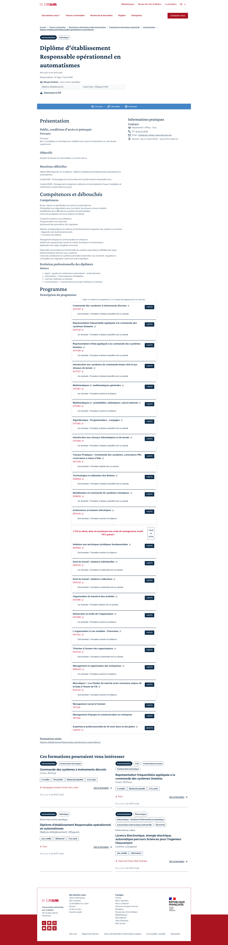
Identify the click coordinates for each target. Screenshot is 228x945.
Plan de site (120, 923)
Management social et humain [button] (89, 704)
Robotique (64, 37)
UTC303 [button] (77, 441)
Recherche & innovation (101, 15)
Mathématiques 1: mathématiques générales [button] (97, 385)
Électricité (160, 825)
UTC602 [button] (77, 406)
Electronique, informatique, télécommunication (87, 27)
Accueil (43, 27)
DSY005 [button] (77, 600)
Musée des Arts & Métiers (126, 912)
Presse (118, 898)
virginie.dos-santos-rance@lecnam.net (154, 135)
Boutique (119, 909)
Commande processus (152, 763)
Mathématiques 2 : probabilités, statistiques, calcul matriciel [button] (105, 403)
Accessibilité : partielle (156, 934)
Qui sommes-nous (77, 895)
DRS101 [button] (77, 565)
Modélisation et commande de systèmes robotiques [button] (101, 493)
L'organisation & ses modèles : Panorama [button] (95, 631)
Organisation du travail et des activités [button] (94, 596)
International (120, 918)
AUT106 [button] (77, 350)
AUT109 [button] (77, 461)
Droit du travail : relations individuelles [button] (94, 561)
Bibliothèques (121, 915)
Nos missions (75, 901)
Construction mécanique (70, 763)
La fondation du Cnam (79, 903)
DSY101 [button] (77, 634)
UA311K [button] (77, 730)
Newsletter (175, 934)
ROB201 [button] (77, 496)
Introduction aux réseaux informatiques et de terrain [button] (101, 437)
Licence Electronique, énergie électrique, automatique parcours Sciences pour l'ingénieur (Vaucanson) (148, 839)
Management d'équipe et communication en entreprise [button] (102, 714)
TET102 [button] (76, 718)
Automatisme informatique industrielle (124, 27)
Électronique (140, 814)
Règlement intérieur (90, 934)
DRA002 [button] (77, 548)
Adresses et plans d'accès (126, 906)
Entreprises (136, 15)
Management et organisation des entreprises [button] (97, 666)
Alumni (72, 906)
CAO (137, 763)
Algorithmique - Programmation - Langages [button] (96, 420)
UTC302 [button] (77, 423)
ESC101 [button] (77, 690)
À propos (119, 895)
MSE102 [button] (77, 669)
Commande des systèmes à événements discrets (73, 769)
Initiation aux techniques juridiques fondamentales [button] (100, 544)
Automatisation (149, 27)
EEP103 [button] (77, 513)
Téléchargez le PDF (52, 93)
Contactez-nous (177, 15)
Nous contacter (122, 903)
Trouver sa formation (75, 15)
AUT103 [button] (77, 309)
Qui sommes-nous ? (51, 15)
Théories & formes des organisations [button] (93, 648)
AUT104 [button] (77, 330)
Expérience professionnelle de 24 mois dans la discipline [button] (104, 726)
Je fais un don (75, 909)
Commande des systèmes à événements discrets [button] (99, 305)
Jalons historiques (77, 898)
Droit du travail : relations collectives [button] (92, 579)
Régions (122, 15)
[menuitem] (128, 4)
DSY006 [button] (77, 617)
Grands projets (75, 912)
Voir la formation (101, 788)
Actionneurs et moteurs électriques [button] (92, 510)
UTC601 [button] (77, 388)
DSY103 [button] (77, 652)
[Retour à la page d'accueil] (48, 4)
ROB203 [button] (77, 479)
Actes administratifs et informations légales (122, 934)
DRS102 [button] (77, 582)
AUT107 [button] (77, 371)
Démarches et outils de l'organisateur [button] (93, 614)
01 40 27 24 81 (142, 131)
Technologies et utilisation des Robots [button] (94, 475)
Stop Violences (121, 920)
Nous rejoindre (121, 901)
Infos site (73, 934)
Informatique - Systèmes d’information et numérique (140, 819)
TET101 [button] (76, 707)
